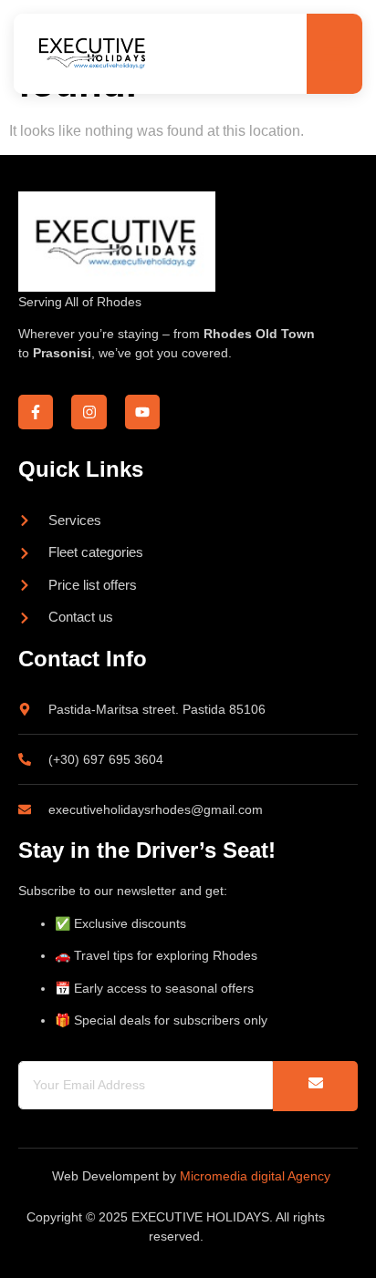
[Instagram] (88, 412)
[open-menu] (332, 54)
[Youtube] (142, 412)
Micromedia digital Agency (255, 1176)
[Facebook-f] (35, 412)
